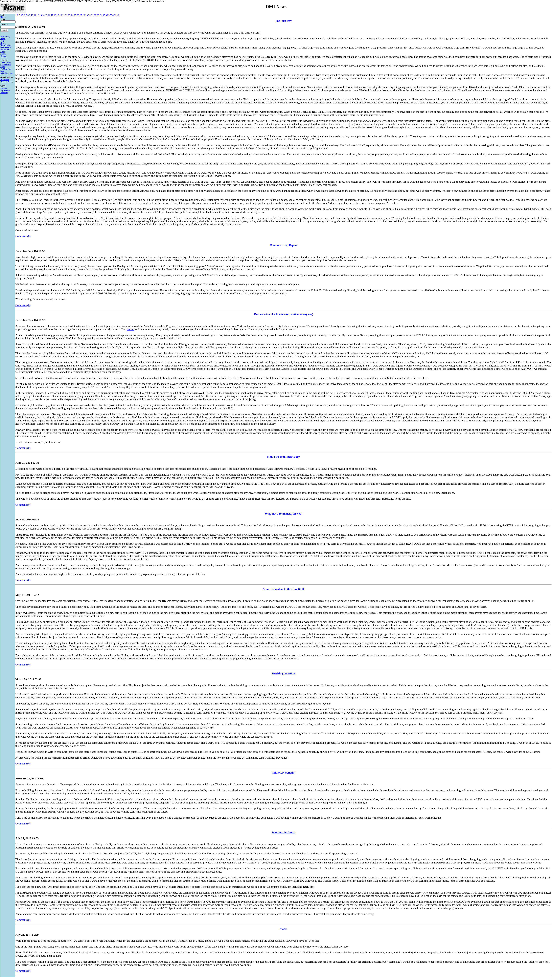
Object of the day (6, 82)
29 (86, 15)
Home (2, 17)
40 (118, 15)
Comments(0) (22, 236)
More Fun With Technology (283, 456)
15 (46, 15)
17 (52, 15)
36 (107, 15)
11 (35, 15)
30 (89, 15)
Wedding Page (5, 69)
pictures (130, 329)
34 (101, 15)
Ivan (2, 71)
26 (78, 15)
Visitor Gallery (5, 62)
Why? (2, 39)
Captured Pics (5, 65)
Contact (3, 56)
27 (81, 15)
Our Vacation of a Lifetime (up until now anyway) (283, 314)
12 (38, 15)
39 (115, 15)
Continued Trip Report (283, 245)
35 (104, 15)
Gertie (2, 67)
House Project (5, 45)
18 (55, 15)
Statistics (3, 88)
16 (49, 15)
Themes (3, 54)
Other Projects (5, 47)
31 (92, 15)
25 (75, 15)
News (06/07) (5, 37)
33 (98, 15)
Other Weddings (6, 73)
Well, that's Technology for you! (283, 513)
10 (32, 15)
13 (40, 15)
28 (84, 15)
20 (61, 15)
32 (95, 15)
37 (109, 15)
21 (63, 15)
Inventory (4, 93)
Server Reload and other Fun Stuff (283, 589)
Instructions (4, 49)
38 (112, 15)
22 (66, 15)
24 (72, 15)
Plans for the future (283, 832)
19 (58, 15)
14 (43, 15)
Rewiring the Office (283, 673)
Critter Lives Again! (283, 772)
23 (69, 15)
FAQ (2, 41)
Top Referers (5, 90)
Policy (2, 52)
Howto (2, 43)
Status (283, 928)
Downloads (4, 80)
